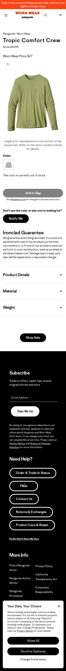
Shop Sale (33, 338)
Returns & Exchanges (31, 512)
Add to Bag (33, 193)
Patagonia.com (18, 199)
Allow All (33, 641)
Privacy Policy (44, 566)
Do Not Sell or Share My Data (24, 538)
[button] (6, 15)
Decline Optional (33, 651)
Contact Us (24, 499)
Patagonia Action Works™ (19, 581)
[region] (33, 634)
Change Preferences (33, 659)
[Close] (59, 606)
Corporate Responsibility (44, 590)
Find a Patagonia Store (19, 568)
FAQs (23, 486)
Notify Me (16, 219)
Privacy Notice (17, 443)
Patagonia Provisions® (16, 593)
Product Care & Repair (32, 525)
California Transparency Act (46, 577)
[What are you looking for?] (45, 15)
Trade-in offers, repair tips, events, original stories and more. (30, 382)
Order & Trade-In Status (33, 473)
